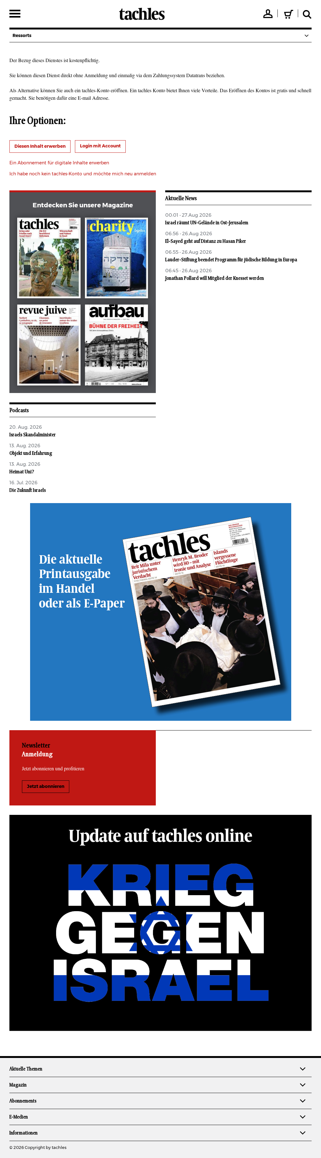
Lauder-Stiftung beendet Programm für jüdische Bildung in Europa (231, 259)
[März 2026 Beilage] (116, 259)
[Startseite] (142, 14)
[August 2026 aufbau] (116, 346)
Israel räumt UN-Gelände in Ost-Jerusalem (206, 222)
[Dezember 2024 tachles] (48, 259)
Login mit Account (100, 146)
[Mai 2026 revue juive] (48, 346)
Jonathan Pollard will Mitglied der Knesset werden (214, 278)
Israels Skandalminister (32, 434)
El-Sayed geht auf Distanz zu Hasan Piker (205, 241)
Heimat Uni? (21, 471)
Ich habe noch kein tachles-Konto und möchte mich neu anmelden (82, 174)
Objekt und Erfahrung (30, 453)
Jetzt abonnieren (45, 786)
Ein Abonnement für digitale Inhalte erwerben (59, 163)
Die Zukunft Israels (27, 490)
